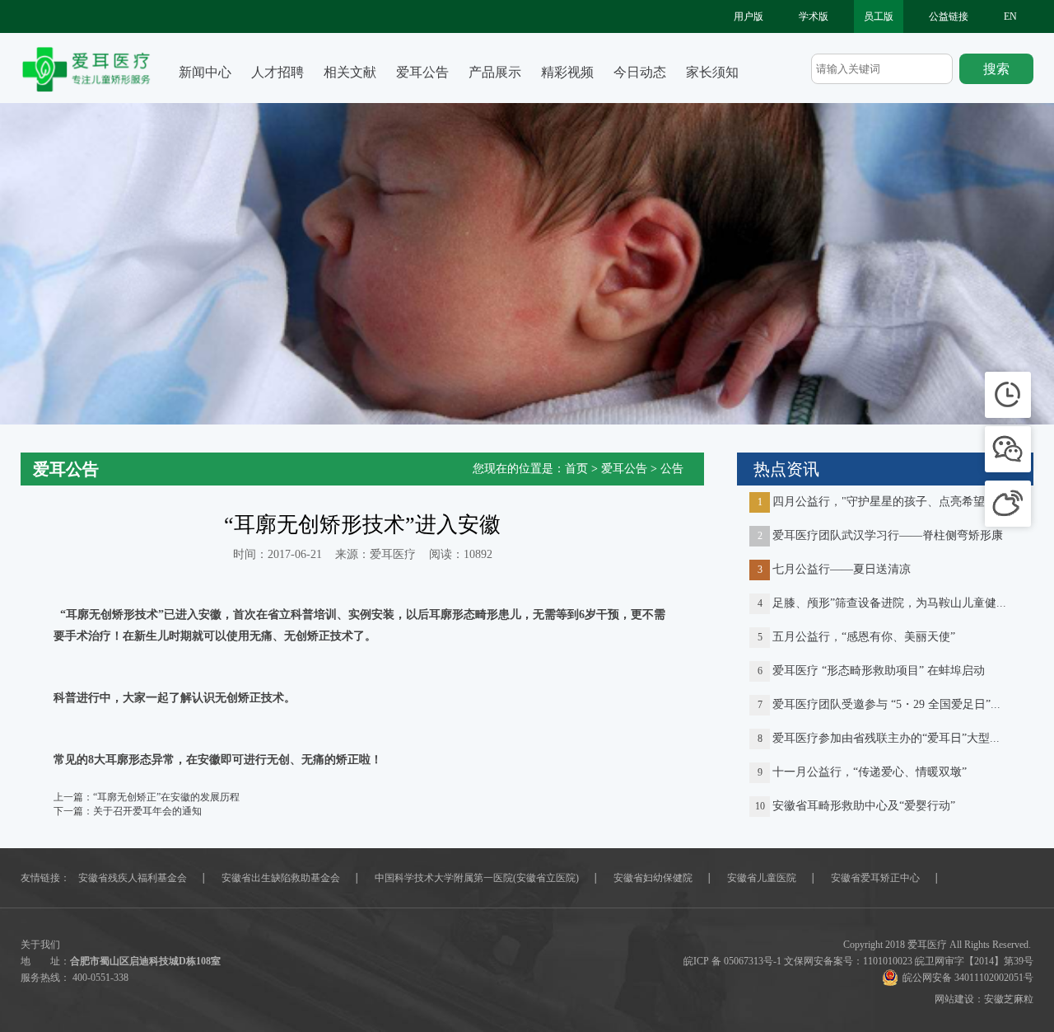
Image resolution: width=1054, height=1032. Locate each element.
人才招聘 (277, 72)
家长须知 (712, 72)
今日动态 (639, 72)
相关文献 (350, 72)
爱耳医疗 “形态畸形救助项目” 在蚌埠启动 (878, 670)
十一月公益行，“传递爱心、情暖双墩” (869, 772)
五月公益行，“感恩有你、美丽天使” (863, 637)
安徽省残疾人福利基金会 (132, 878)
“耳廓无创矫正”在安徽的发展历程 (166, 797)
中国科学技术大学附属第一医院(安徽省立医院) (477, 878)
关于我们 (40, 944)
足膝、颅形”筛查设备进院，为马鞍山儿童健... (889, 603)
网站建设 (954, 999)
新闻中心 (205, 72)
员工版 (878, 16)
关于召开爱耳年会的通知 (147, 811)
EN (1010, 16)
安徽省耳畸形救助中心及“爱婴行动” (863, 806)
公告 (671, 468)
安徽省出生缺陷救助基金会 (281, 878)
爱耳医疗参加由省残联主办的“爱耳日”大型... (886, 738)
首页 (576, 468)
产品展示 (495, 72)
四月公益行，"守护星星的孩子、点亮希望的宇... (895, 501)
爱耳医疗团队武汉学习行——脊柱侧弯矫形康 (887, 535)
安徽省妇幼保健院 (653, 878)
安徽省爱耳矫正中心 (875, 878)
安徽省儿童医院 (761, 878)
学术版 (813, 16)
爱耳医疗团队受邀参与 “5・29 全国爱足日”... (886, 704)
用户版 (748, 16)
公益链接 (948, 16)
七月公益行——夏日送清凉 (841, 569)
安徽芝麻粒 (1008, 999)
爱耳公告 (422, 72)
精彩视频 (567, 72)
